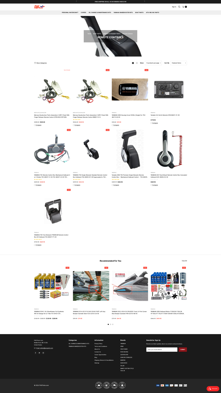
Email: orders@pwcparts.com (44, 348)
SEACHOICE (123, 363)
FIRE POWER (124, 349)
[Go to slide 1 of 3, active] (108, 324)
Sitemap (97, 363)
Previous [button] (39, 288)
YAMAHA (123, 343)
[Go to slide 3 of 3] (112, 324)
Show (142, 63)
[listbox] (178, 63)
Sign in (174, 7)
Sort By (166, 63)
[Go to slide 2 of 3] (110, 324)
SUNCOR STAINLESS (126, 357)
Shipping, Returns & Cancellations (104, 360)
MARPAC (123, 360)
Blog (96, 357)
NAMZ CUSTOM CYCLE (127, 368)
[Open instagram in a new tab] (43, 352)
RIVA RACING (124, 352)
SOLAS (122, 365)
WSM (121, 346)
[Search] (179, 7)
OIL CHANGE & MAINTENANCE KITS (79, 343)
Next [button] (181, 288)
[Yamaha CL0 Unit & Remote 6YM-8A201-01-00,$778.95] (169, 89)
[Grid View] (133, 63)
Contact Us (98, 352)
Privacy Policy (98, 343)
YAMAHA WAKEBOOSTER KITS (77, 346)
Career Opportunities (100, 354)
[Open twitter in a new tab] (39, 352)
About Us (97, 349)
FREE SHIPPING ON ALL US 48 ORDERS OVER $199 (110, 2)
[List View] (137, 63)
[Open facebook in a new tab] (35, 352)
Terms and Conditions (101, 346)
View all (184, 261)
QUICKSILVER (124, 354)
